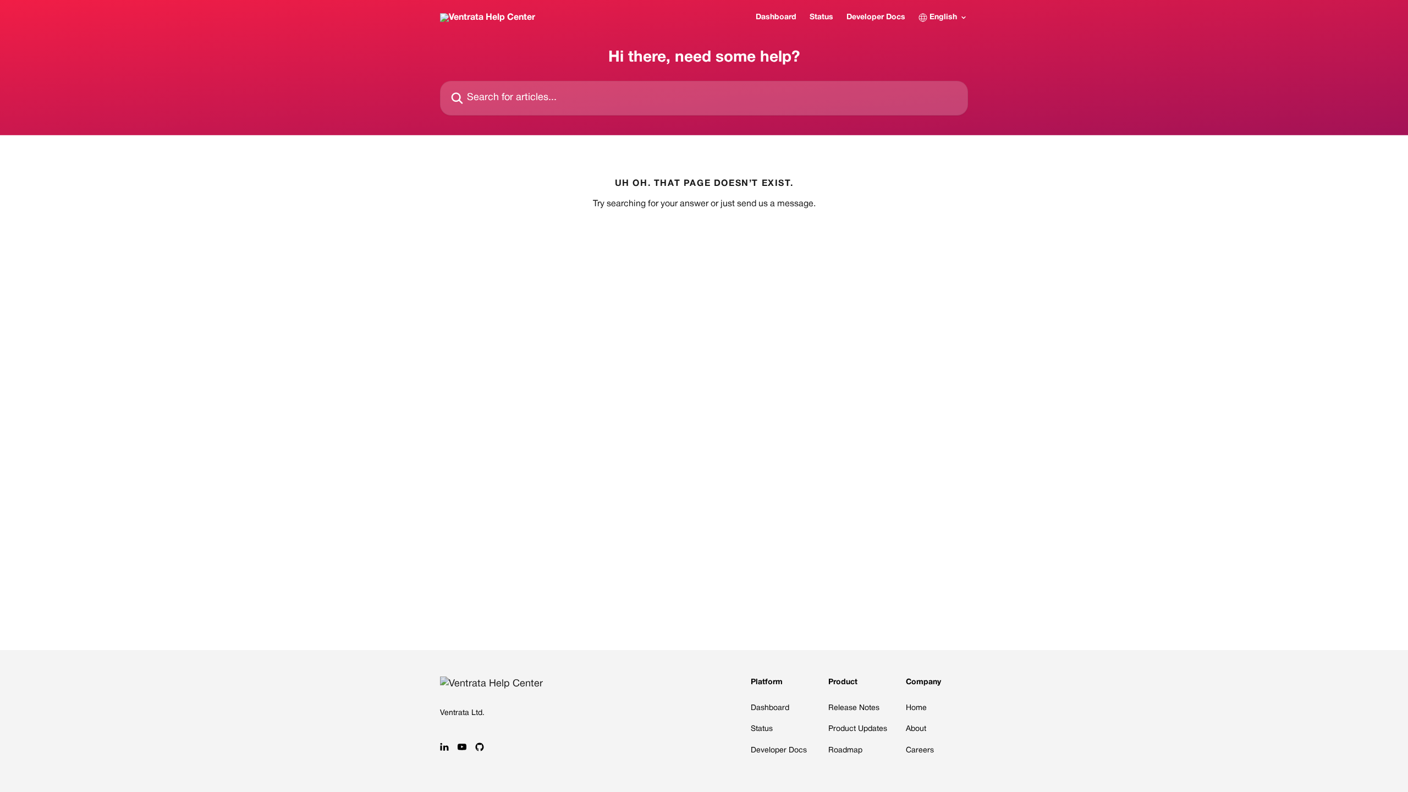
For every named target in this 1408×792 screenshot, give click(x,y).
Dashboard (776, 17)
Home (916, 708)
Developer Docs (875, 17)
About (916, 729)
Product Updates (857, 729)
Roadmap (845, 750)
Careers (920, 750)
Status (821, 17)
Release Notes (853, 708)
